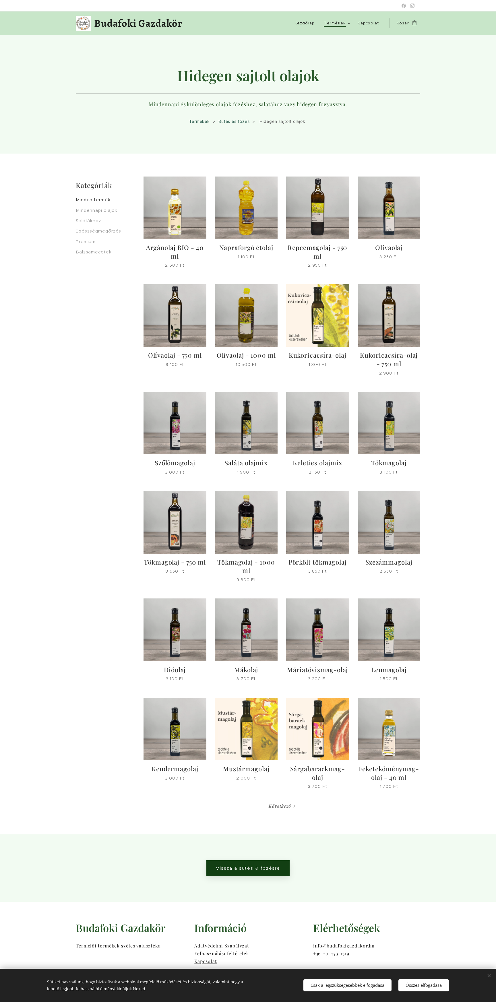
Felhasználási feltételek (221, 953)
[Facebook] (403, 6)
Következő (280, 806)
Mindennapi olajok (96, 210)
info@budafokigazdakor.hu (344, 946)
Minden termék (93, 199)
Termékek (199, 121)
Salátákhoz (88, 220)
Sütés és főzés (234, 121)
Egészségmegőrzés (98, 231)
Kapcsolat (205, 961)
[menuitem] (306, 23)
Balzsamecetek (94, 252)
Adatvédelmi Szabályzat (221, 946)
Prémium (86, 241)
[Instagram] (412, 6)
